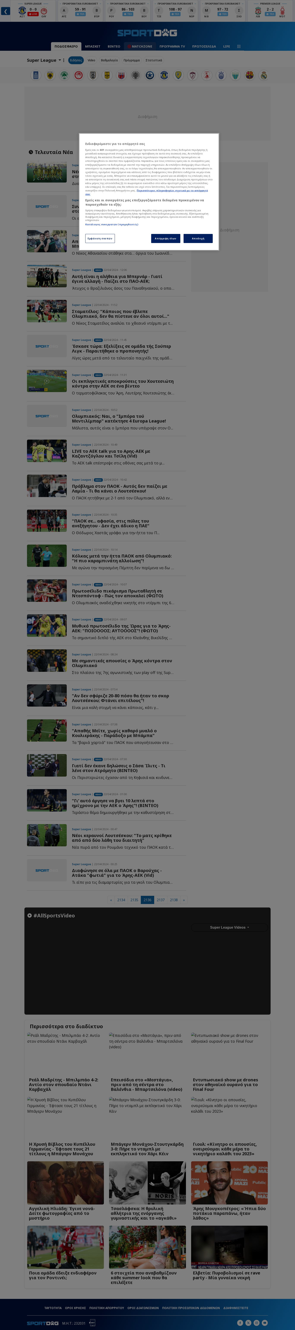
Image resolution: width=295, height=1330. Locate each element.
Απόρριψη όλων (165, 238)
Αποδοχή (198, 238)
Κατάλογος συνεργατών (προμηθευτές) (111, 224)
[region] (149, 192)
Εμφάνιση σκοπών (100, 238)
